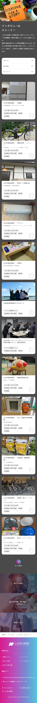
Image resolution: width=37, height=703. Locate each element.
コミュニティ (11, 635)
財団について (6, 657)
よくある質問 (8, 691)
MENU (33, 4)
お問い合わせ (26, 688)
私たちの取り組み (8, 665)
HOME (3, 635)
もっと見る (18, 566)
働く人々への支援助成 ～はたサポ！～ (13, 681)
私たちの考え (6, 661)
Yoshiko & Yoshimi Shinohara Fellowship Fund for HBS (17, 677)
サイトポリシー (9, 688)
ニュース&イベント (26, 661)
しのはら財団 (4, 4)
